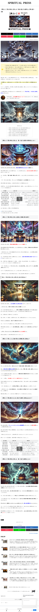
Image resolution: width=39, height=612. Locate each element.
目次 (18, 125)
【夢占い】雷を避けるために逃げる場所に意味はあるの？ (19, 134)
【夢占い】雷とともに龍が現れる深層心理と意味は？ (18, 132)
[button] (32, 36)
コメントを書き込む (19, 599)
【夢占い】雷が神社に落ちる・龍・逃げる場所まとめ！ (18, 135)
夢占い (3, 519)
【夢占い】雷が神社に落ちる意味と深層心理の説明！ (18, 129)
